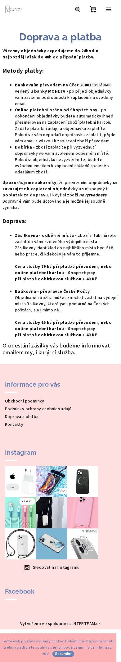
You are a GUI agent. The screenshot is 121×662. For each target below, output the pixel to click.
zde (45, 653)
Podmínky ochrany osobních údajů (38, 409)
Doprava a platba (21, 417)
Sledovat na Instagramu (56, 567)
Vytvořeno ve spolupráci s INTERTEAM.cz (60, 624)
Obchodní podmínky (24, 401)
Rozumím (63, 653)
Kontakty (14, 424)
